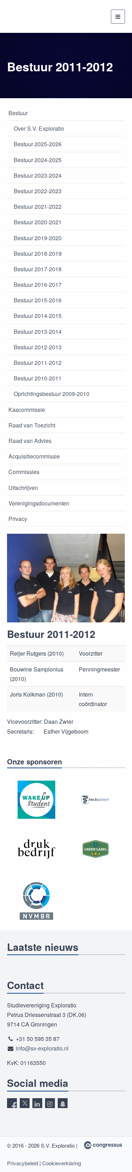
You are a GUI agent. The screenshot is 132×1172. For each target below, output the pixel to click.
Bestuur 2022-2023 (38, 191)
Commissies (23, 472)
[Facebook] (12, 1103)
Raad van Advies (29, 441)
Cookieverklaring (61, 1163)
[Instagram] (50, 1103)
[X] (25, 1103)
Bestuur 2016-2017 (38, 284)
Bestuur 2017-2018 (38, 269)
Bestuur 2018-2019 (38, 253)
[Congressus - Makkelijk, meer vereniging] (103, 1145)
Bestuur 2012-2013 (38, 347)
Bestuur (18, 113)
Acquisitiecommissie (34, 456)
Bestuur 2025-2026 (38, 144)
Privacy (17, 519)
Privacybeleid (22, 1163)
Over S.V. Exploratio (39, 128)
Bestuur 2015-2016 (38, 300)
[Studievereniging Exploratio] (29, 16)
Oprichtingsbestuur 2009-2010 (51, 394)
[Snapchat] (63, 1103)
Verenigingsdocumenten (38, 503)
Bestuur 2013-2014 (38, 331)
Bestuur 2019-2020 (38, 238)
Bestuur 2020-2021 (38, 222)
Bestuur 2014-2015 (38, 316)
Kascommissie (26, 410)
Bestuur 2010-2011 (38, 378)
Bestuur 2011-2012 (38, 363)
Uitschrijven (23, 488)
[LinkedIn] (37, 1103)
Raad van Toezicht (31, 425)
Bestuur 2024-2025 (38, 160)
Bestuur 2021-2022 (38, 206)
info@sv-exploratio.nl (42, 1048)
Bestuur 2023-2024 (38, 175)
